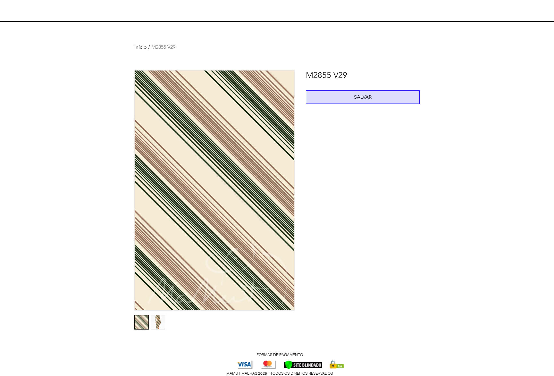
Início (140, 47)
